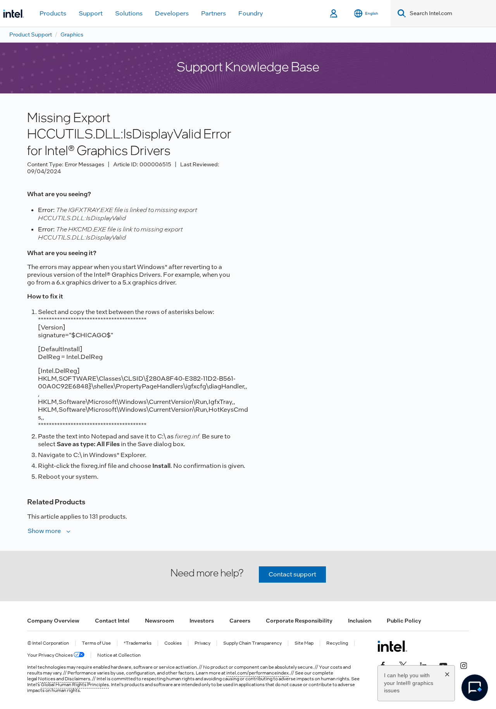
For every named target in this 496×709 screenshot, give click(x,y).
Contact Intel (112, 620)
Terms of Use (96, 643)
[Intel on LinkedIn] (423, 665)
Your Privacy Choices (50, 655)
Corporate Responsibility (299, 620)
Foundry (250, 13)
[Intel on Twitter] (403, 665)
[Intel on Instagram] (463, 665)
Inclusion (359, 620)
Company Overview (53, 620)
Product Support (30, 34)
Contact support (292, 574)
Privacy (202, 643)
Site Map (303, 643)
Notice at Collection (119, 655)
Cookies (173, 643)
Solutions (129, 13)
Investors (201, 620)
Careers (239, 620)
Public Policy (404, 620)
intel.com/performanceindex (257, 673)
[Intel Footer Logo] (392, 646)
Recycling (337, 643)
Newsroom (159, 620)
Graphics (71, 34)
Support (91, 13)
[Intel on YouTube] (443, 665)
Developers (172, 13)
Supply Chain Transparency (252, 643)
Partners (213, 13)
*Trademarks (138, 643)
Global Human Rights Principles (75, 684)
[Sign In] (334, 13)
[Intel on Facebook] (382, 665)
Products (53, 13)
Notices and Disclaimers (64, 679)
